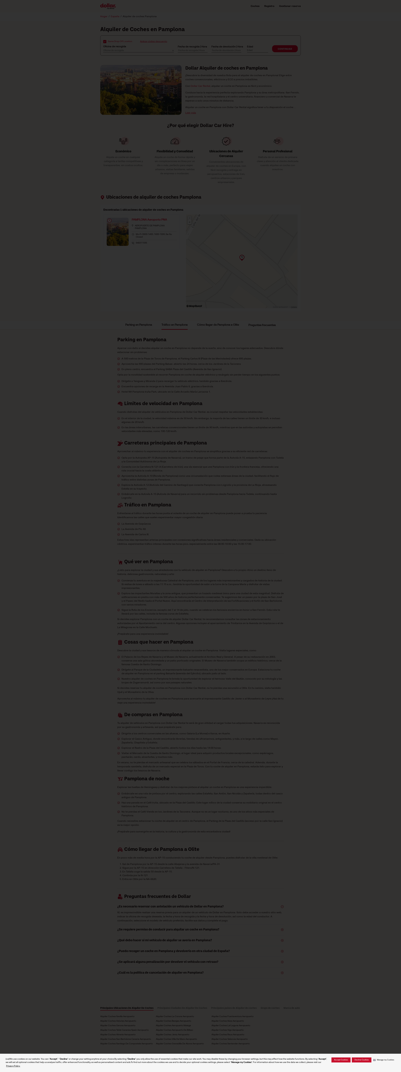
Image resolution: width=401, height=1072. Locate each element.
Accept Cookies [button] (341, 1060)
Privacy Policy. (13, 1066)
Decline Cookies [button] (361, 1060)
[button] (384, 1059)
